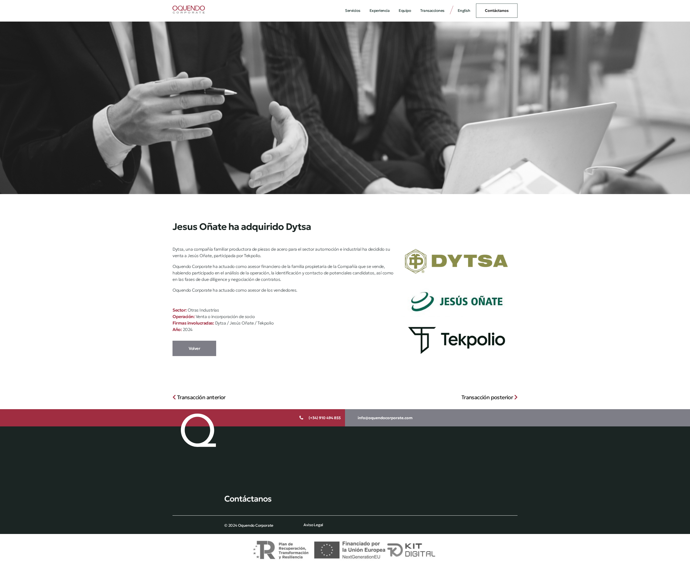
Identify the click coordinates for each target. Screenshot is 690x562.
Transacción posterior (487, 397)
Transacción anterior (200, 397)
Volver (194, 348)
